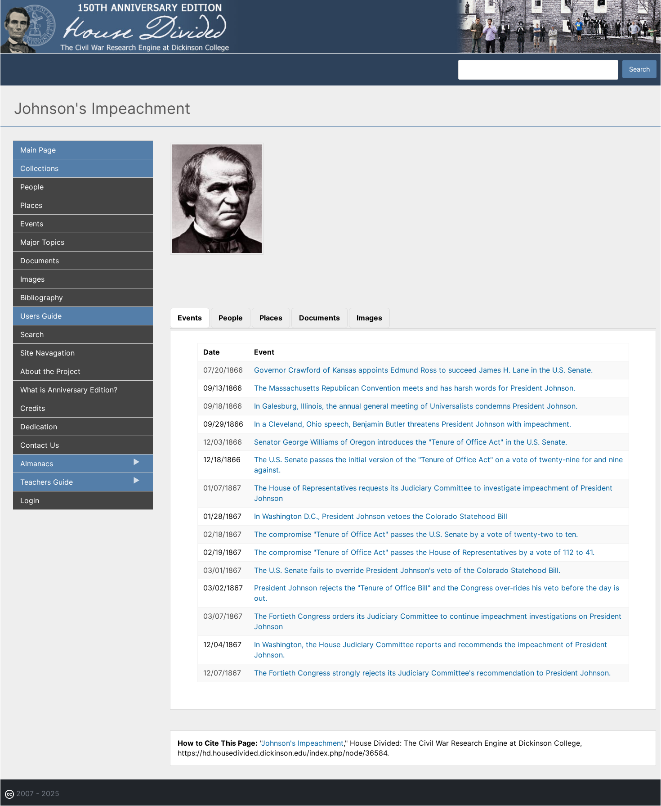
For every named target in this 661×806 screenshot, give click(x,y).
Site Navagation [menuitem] (47, 352)
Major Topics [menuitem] (42, 242)
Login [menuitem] (29, 500)
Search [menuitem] (32, 334)
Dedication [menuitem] (38, 426)
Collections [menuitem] (39, 168)
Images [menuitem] (32, 279)
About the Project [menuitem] (50, 371)
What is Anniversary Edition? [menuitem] (68, 389)
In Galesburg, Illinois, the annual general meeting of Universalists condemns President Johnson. (415, 405)
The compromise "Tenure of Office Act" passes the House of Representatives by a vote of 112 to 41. (424, 552)
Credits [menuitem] (32, 408)
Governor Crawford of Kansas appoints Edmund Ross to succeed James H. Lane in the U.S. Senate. (423, 369)
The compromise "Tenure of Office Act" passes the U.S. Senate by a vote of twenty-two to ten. (416, 534)
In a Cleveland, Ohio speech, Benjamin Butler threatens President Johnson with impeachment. (412, 423)
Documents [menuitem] (39, 260)
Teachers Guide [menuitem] (43, 484)
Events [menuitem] (31, 223)
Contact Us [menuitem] (39, 445)
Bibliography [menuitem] (41, 297)
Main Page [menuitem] (38, 149)
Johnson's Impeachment (302, 742)
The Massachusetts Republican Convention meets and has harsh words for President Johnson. (414, 387)
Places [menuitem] (31, 205)
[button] (217, 251)
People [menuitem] (32, 186)
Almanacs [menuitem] (33, 466)
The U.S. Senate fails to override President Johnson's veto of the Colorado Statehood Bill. (407, 570)
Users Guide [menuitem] (41, 315)
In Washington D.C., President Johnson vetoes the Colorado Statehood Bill (380, 516)
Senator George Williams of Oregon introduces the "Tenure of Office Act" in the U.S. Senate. (410, 441)
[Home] (330, 26)
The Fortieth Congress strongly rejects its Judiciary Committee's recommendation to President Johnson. (432, 672)
